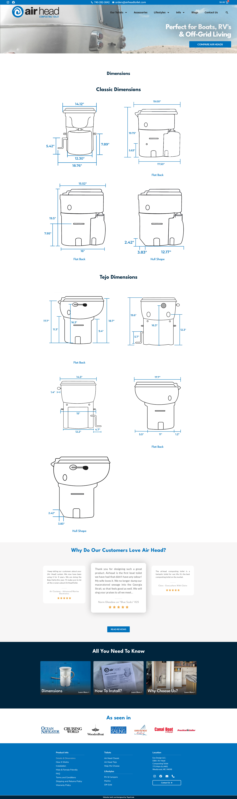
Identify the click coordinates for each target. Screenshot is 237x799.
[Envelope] (167, 776)
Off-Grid (108, 784)
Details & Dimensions (65, 758)
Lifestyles (160, 12)
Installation (61, 766)
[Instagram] (8, 2)
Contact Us (211, 12)
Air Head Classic (111, 758)
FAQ (58, 773)
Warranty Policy (63, 785)
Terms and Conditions (66, 777)
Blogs (194, 12)
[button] (227, 12)
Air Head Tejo (110, 762)
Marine (107, 780)
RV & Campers (111, 777)
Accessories (140, 12)
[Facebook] (13, 2)
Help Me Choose (111, 766)
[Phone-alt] (173, 776)
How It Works (62, 762)
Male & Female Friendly (67, 769)
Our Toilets (116, 12)
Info (178, 12)
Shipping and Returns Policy (69, 781)
